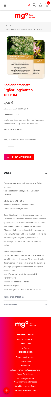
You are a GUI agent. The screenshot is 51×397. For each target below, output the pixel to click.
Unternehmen (25, 343)
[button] (44, 76)
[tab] (25, 173)
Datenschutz (25, 361)
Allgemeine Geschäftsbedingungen (25, 369)
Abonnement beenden (25, 357)
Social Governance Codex (26, 386)
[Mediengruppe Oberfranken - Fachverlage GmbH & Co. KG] (25, 16)
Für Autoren (25, 348)
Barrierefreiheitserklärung (25, 390)
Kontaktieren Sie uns (25, 339)
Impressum (25, 365)
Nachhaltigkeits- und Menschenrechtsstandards (25, 379)
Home (7, 25)
